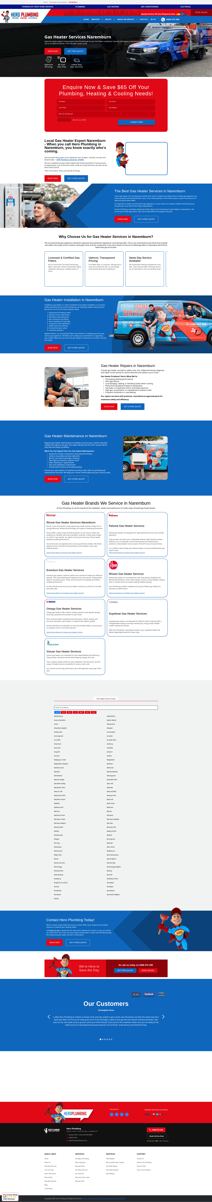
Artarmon (57, 744)
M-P (81, 712)
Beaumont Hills (59, 795)
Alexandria (111, 724)
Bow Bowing (58, 875)
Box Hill (109, 875)
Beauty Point (111, 795)
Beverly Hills (58, 827)
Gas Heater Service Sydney (58, 2)
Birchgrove (111, 839)
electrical (186, 7)
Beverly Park (111, 827)
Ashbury (110, 744)
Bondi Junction (59, 863)
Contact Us (140, 1158)
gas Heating (113, 7)
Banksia (57, 772)
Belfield (57, 803)
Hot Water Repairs (112, 1166)
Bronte (56, 887)
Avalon (109, 756)
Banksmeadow (112, 772)
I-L (75, 712)
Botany (109, 871)
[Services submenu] (102, 19)
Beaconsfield (111, 791)
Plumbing (80, 7)
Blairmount (58, 851)
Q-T (87, 712)
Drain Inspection (80, 1162)
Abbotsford (111, 716)
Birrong (57, 843)
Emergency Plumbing (82, 1158)
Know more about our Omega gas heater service (64, 632)
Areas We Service (50, 1173)
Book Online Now (157, 1136)
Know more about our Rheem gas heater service (127, 593)
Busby (56, 898)
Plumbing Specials (50, 1181)
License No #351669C (117, 1198)
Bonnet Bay (111, 863)
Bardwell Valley (59, 783)
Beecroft (110, 799)
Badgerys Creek (60, 760)
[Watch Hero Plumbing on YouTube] (122, 1114)
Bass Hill (110, 783)
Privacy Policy (141, 1166)
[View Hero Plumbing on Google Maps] (127, 1114)
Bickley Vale (58, 835)
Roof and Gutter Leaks (82, 1177)
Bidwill (109, 835)
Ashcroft (57, 748)
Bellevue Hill (58, 807)
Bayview (110, 787)
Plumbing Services (50, 1166)
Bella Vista (111, 803)
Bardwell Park (112, 780)
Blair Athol (111, 847)
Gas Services (79, 1173)
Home (46, 2)
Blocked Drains (80, 1166)
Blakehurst (111, 851)
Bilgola (56, 839)
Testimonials (48, 1188)
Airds (56, 724)
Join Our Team (49, 1170)
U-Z (94, 712)
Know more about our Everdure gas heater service (65, 593)
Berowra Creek (59, 819)
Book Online (48, 1177)
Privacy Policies (87, 1198)
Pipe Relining (110, 1173)
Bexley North (111, 831)
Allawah (110, 728)
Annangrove (58, 736)
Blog (45, 1185)
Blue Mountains (113, 855)
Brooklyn (110, 887)
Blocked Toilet (79, 1181)
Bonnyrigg (58, 867)
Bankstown (58, 776)
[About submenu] (114, 19)
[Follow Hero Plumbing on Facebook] (111, 1114)
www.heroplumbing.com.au (78, 1140)
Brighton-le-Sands (61, 883)
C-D (63, 712)
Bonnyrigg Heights (114, 867)
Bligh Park (58, 855)
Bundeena (111, 890)
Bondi (56, 859)
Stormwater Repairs (112, 1170)
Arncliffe (57, 740)
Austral (56, 756)
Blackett (110, 843)
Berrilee (110, 823)
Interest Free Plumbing (144, 1162)
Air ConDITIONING (149, 7)
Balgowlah (111, 760)
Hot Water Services (81, 1170)
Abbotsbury (58, 716)
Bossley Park (58, 871)
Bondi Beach (111, 859)
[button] (64, 120)
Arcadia (110, 736)
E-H (69, 712)
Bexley (56, 831)
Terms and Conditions (144, 1170)
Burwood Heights (113, 894)
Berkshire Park (59, 815)
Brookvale (57, 890)
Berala (109, 811)
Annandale (111, 732)
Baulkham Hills (59, 787)
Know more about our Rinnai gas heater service (64, 553)
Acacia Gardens (60, 720)
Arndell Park (111, 740)
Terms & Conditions (101, 1198)
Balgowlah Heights (61, 764)
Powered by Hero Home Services (37, 7)
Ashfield (110, 748)
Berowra (110, 815)
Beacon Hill (58, 791)
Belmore (110, 807)
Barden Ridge (59, 780)
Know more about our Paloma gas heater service (127, 553)
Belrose (57, 811)
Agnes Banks (111, 720)
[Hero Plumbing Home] (52, 1130)
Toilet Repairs (110, 1158)
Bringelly (110, 883)
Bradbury (57, 879)
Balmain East (59, 768)
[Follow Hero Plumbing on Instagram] (116, 1114)
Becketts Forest (59, 799)
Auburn (110, 752)
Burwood (57, 894)
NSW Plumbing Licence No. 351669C (70, 160)
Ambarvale (58, 732)
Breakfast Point (112, 879)
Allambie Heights (60, 728)
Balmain (110, 764)
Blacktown (58, 847)
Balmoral (110, 768)
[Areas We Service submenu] (136, 19)
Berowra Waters (60, 823)
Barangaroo (111, 776)
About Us (47, 1162)
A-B (57, 712)
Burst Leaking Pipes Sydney (115, 1162)
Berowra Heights (113, 819)
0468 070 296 (54, 930)
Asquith (57, 752)
